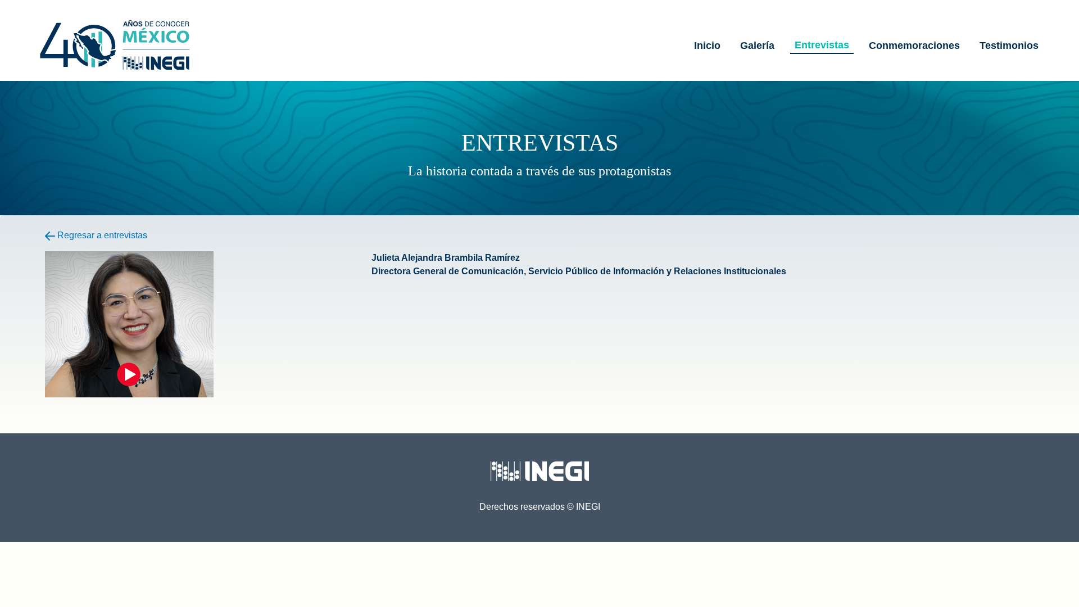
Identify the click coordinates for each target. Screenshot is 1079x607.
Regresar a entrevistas (101, 235)
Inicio (707, 45)
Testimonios (1009, 45)
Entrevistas (822, 45)
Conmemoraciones (914, 45)
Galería (757, 45)
